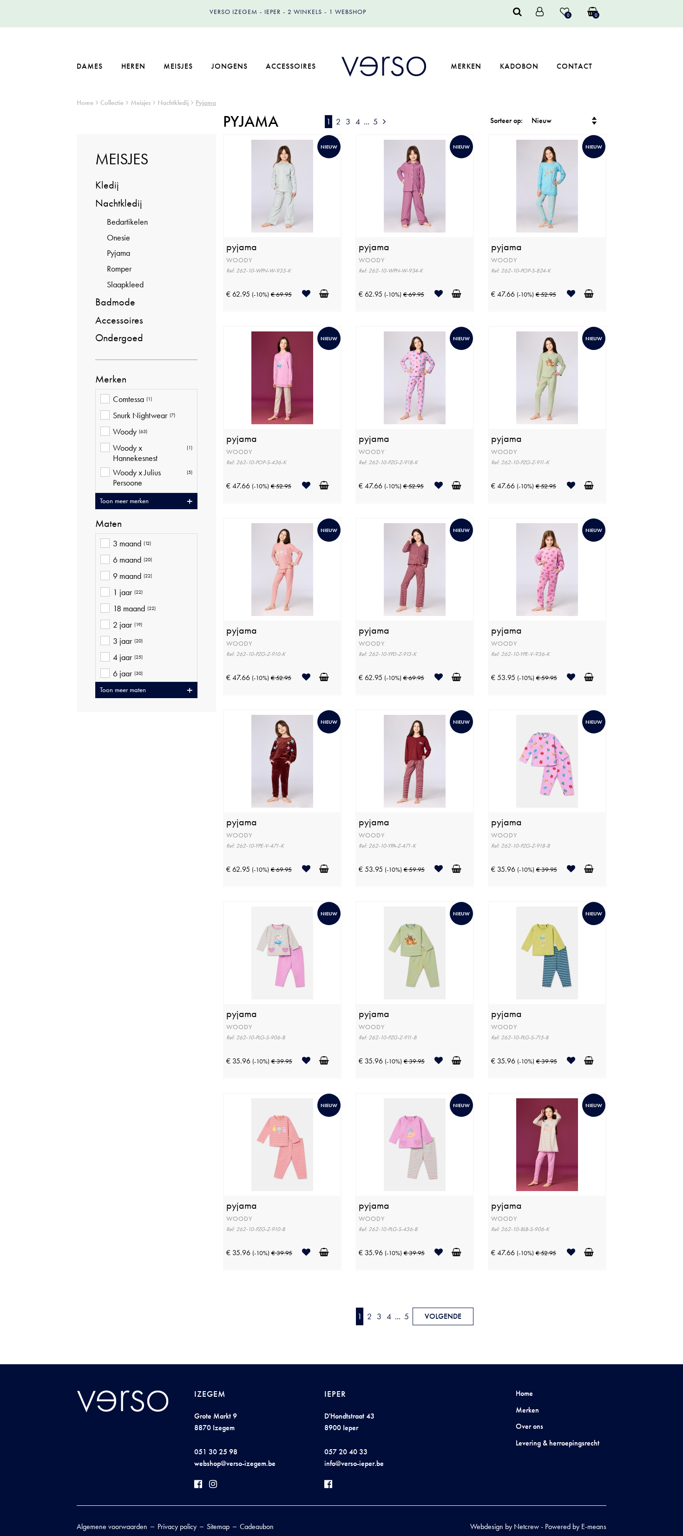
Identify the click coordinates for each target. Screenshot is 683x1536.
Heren (133, 66)
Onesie (118, 237)
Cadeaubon (257, 1526)
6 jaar (128, 673)
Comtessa (132, 399)
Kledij (107, 185)
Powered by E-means (575, 1526)
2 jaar (127, 625)
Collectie (112, 102)
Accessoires (291, 66)
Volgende (443, 1316)
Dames (90, 66)
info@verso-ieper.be (354, 1463)
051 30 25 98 (215, 1452)
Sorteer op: (506, 120)
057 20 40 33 (346, 1452)
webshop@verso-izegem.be (235, 1463)
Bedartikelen (127, 221)
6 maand (132, 560)
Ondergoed (119, 337)
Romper (119, 268)
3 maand (132, 543)
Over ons (529, 1426)
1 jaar (128, 592)
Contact (574, 66)
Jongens (229, 66)
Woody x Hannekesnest (152, 453)
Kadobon (519, 66)
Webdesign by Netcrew (504, 1526)
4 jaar (128, 657)
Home (85, 102)
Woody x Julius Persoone (152, 477)
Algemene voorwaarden (112, 1526)
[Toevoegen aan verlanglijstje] (309, 293)
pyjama (241, 247)
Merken (466, 66)
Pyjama (206, 102)
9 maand (132, 576)
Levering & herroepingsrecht (557, 1443)
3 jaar (128, 641)
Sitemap (218, 1526)
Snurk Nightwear (144, 415)
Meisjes (178, 66)
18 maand (134, 608)
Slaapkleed (125, 284)
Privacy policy (177, 1526)
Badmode (115, 302)
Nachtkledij (173, 102)
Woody (130, 432)
